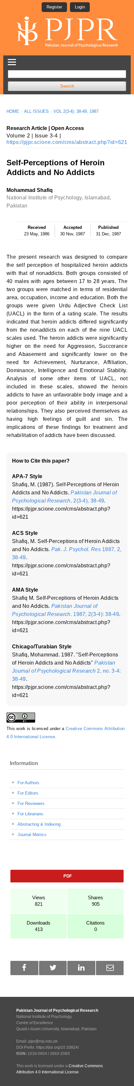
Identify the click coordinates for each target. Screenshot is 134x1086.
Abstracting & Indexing (39, 824)
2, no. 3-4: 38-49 (66, 671)
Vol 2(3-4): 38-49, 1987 (76, 111)
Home (13, 111)
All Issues (36, 111)
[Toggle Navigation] (12, 61)
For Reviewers (31, 803)
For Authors (28, 782)
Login (80, 7)
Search (67, 86)
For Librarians (30, 813)
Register (54, 7)
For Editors (28, 793)
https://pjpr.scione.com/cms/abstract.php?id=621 (67, 142)
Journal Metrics (32, 834)
